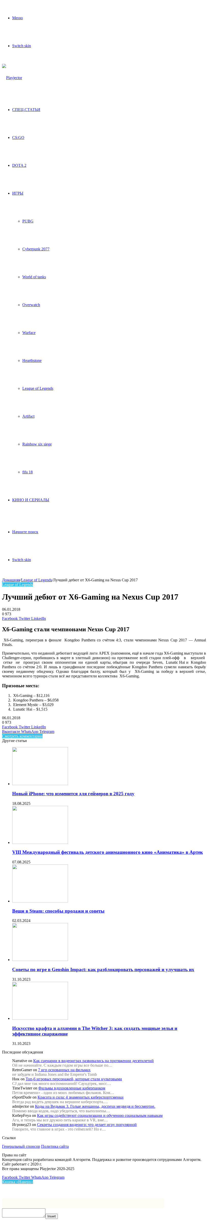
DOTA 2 (19, 165)
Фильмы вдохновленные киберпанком (71, 1088)
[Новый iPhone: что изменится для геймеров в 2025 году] (40, 784)
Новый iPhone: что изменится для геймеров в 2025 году (73, 793)
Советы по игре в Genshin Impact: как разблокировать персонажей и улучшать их (103, 969)
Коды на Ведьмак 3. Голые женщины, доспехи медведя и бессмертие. (95, 1106)
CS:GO (18, 137)
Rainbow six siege (37, 444)
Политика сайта (55, 1146)
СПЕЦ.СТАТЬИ (26, 109)
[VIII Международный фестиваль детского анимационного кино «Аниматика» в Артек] (40, 842)
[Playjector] (12, 78)
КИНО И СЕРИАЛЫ (30, 500)
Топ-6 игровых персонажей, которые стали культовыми (74, 1079)
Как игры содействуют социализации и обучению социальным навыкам (100, 1115)
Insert (51, 1216)
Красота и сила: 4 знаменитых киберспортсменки (81, 1097)
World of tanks (34, 277)
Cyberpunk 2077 (35, 249)
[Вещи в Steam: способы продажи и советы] (40, 901)
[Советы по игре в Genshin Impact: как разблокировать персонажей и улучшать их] (40, 959)
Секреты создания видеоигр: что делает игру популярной (87, 1124)
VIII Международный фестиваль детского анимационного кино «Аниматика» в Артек (107, 852)
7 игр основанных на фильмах (64, 1070)
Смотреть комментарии (22, 736)
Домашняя (11, 580)
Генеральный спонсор (21, 1146)
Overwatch (31, 305)
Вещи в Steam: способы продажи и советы (58, 911)
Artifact (28, 416)
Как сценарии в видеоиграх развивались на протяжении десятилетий (93, 1061)
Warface (29, 332)
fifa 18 (27, 472)
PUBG (27, 221)
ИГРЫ (17, 193)
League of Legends (37, 388)
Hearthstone (32, 360)
